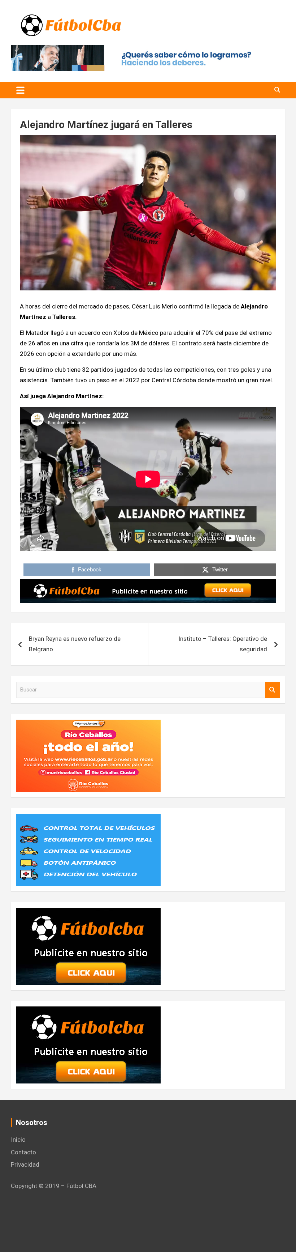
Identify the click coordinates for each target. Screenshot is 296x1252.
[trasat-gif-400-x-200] (88, 818)
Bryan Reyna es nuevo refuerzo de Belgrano (75, 644)
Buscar (272, 690)
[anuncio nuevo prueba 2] (88, 912)
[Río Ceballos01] (88, 724)
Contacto (23, 1152)
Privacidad (25, 1164)
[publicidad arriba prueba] (148, 584)
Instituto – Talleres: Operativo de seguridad (222, 644)
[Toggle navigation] (20, 90)
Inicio (18, 1139)
